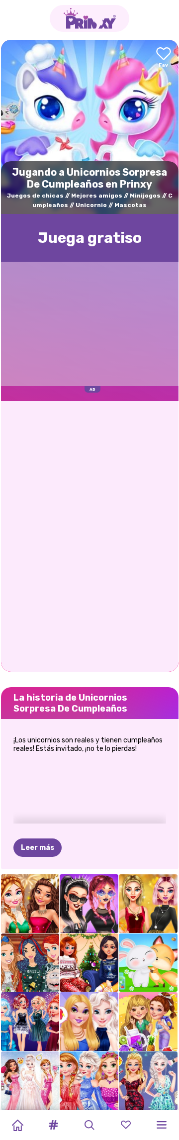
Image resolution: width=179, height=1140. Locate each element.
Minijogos (145, 195)
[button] (53, 1125)
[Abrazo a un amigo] (148, 962)
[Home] (17, 1125)
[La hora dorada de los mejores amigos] (148, 903)
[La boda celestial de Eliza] (30, 1080)
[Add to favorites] (163, 58)
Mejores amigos (96, 195)
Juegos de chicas (35, 195)
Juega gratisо (90, 238)
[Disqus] (90, 535)
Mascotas (130, 205)
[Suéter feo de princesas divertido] (30, 962)
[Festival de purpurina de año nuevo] (30, 903)
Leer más (37, 847)
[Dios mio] (89, 903)
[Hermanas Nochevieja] (30, 1021)
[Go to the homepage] (89, 18)
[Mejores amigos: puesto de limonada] (148, 1021)
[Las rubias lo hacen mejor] (148, 1080)
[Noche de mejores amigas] (89, 1021)
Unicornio (91, 205)
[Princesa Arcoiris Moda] (89, 1080)
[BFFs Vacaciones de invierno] (89, 962)
